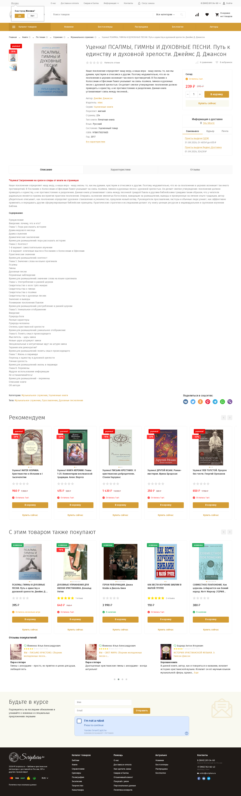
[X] (193, 401)
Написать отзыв (112, 62)
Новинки (68, 26)
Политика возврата (123, 790)
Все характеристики (95, 141)
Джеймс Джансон (103, 98)
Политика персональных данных (22, 785)
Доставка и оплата (70, 3)
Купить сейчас (207, 103)
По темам (40, 37)
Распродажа (141, 26)
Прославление (50, 400)
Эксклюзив (77, 781)
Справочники (78, 769)
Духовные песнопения (71, 400)
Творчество (77, 785)
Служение (58, 37)
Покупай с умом (121, 781)
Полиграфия (78, 777)
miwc (100, 102)
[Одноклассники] (200, 401)
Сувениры (76, 773)
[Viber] (229, 401)
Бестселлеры (105, 26)
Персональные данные (125, 785)
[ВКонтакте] (185, 401)
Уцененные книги (103, 107)
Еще (196, 672)
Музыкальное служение (82, 37)
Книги (25, 37)
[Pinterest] (207, 401)
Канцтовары (78, 790)
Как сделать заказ (122, 769)
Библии (75, 760)
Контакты (128, 3)
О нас (53, 3)
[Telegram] (215, 401)
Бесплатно (177, 26)
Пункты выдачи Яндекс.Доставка (203, 147)
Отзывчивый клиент (123, 777)
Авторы (214, 26)
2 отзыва (170, 598)
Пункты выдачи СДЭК (197, 138)
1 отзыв (79, 598)
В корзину (217, 94)
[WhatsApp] (222, 401)
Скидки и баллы (91, 3)
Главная (13, 37)
